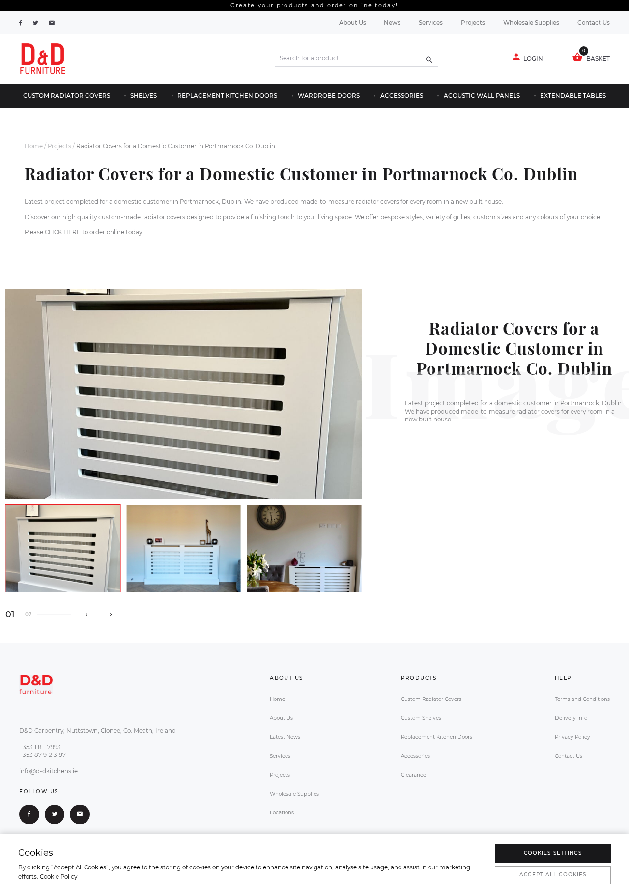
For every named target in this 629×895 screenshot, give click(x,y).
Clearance (413, 775)
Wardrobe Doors (329, 95)
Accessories (401, 95)
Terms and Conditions (582, 699)
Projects (473, 22)
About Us (352, 22)
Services (431, 22)
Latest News (285, 737)
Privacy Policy (572, 737)
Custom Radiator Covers (66, 95)
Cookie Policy (58, 876)
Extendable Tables (573, 95)
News (392, 22)
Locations (282, 813)
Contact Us (593, 22)
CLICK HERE (63, 232)
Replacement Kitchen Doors (227, 95)
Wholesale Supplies (531, 22)
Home (34, 146)
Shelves (143, 95)
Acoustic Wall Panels (482, 95)
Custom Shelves (421, 718)
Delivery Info (571, 718)
